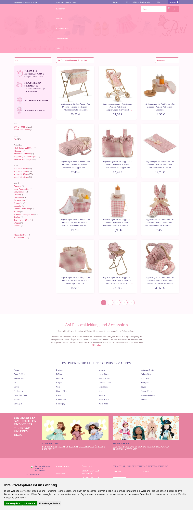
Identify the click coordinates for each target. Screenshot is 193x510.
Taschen (17, 217)
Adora (16, 370)
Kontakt (115, 2)
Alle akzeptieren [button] (13, 503)
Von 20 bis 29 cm (21, 169)
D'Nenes (59, 374)
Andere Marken (147, 391)
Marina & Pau (104, 378)
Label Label (61, 400)
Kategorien (60, 9)
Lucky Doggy (104, 374)
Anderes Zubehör (148, 395)
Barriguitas (18, 391)
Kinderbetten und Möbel (23, 148)
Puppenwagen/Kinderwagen (25, 157)
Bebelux (17, 400)
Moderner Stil (19, 238)
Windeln (17, 226)
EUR (65, 2)
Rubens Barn (146, 374)
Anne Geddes (19, 374)
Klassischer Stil (20, 235)
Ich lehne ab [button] (30, 503)
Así (15, 139)
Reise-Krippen (19, 200)
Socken (17, 212)
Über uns (87, 467)
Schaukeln (18, 203)
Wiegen (17, 223)
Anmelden (172, 2)
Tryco (143, 387)
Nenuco (102, 395)
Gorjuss (59, 383)
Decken (17, 195)
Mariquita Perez (105, 383)
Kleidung (17, 151)
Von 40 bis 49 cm (21, 174)
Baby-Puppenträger (21, 189)
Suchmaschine (62, 38)
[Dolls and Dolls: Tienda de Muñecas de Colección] (33, 9)
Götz (58, 387)
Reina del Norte (147, 370)
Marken (59, 19)
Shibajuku (145, 383)
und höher (22, 130)
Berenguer (18, 404)
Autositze (17, 186)
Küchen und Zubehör (22, 154)
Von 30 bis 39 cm (21, 171)
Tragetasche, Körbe (21, 220)
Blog (159, 2)
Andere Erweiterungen (23, 159)
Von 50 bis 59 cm (21, 177)
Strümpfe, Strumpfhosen (24, 214)
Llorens (102, 370)
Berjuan (59, 370)
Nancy (101, 391)
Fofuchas (59, 378)
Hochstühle (18, 197)
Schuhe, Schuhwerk (22, 209)
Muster (144, 400)
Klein (58, 395)
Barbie (16, 387)
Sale (58, 48)
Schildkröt (145, 378)
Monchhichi (103, 387)
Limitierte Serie (62, 29)
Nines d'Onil (104, 400)
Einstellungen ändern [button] (49, 503)
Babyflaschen (19, 192)
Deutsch (25, 2)
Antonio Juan (19, 378)
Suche (163, 9)
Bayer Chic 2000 (20, 395)
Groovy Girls (61, 391)
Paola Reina (103, 404)
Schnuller (17, 206)
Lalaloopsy (60, 404)
